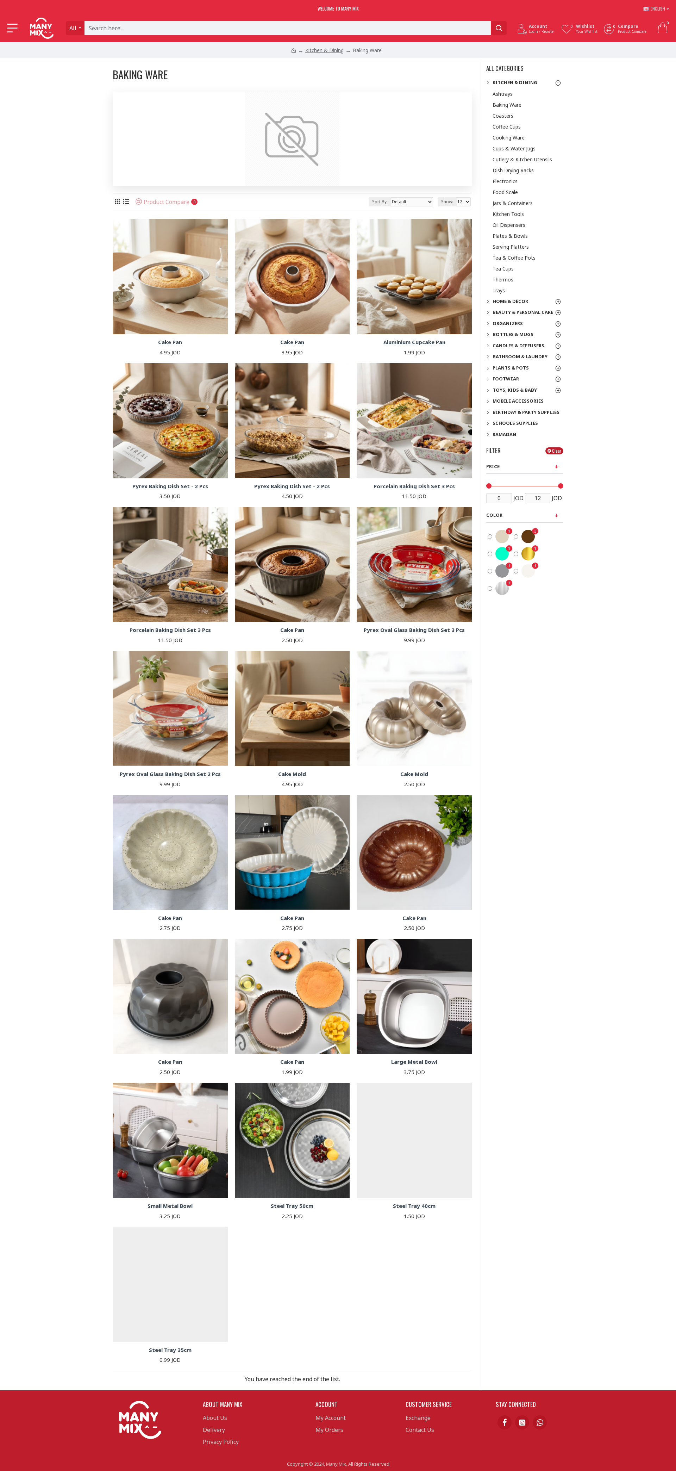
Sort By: (380, 202)
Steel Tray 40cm (414, 1206)
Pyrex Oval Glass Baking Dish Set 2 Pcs (170, 774)
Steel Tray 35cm (170, 1350)
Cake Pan (170, 342)
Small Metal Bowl (170, 1206)
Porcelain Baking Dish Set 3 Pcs (414, 486)
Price (493, 466)
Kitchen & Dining (324, 50)
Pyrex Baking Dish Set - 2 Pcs (170, 486)
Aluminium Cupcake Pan (414, 342)
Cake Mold (292, 774)
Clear (556, 451)
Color (494, 515)
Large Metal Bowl (414, 1062)
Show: (447, 202)
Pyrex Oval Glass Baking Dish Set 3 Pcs (414, 630)
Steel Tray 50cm (292, 1206)
